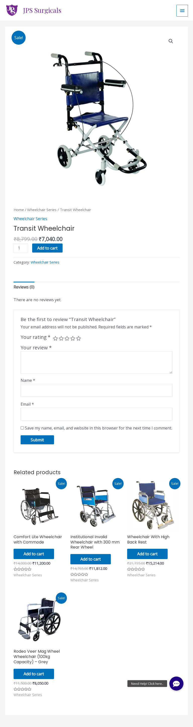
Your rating (36, 337)
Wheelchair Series (42, 209)
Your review (36, 347)
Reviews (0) (24, 287)
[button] (176, 684)
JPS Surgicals (42, 10)
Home (19, 209)
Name (28, 380)
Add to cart (47, 248)
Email (27, 404)
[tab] (24, 287)
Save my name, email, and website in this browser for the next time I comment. (98, 428)
